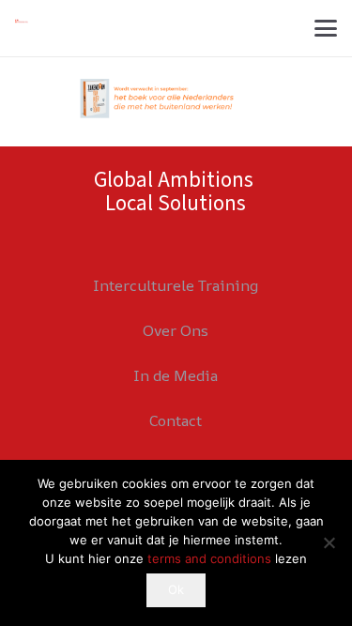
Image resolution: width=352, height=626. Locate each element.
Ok (176, 589)
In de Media (175, 375)
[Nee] (328, 542)
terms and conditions (209, 558)
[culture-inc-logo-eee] (21, 21)
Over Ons (175, 330)
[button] (325, 28)
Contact (175, 420)
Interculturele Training (175, 285)
